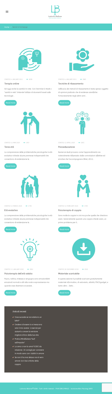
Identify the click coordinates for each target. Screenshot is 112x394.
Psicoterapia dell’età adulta (18, 273)
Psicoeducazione (66, 147)
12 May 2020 (15, 143)
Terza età (9, 147)
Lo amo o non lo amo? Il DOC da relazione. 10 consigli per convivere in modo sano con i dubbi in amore (29, 349)
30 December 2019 (71, 269)
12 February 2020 (71, 206)
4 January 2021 (17, 79)
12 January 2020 (17, 269)
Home (6, 27)
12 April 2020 (70, 143)
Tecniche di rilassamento (70, 83)
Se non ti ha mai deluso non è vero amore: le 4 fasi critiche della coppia (29, 360)
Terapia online (11, 83)
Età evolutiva (11, 210)
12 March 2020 (16, 206)
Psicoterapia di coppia (69, 210)
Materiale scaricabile (68, 273)
